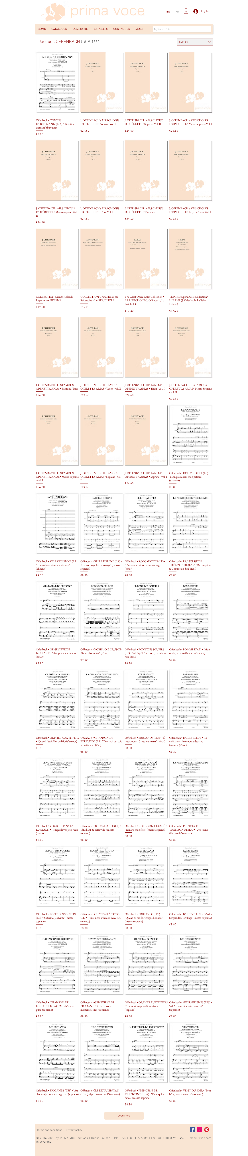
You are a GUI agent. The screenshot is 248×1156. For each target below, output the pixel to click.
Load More (124, 1115)
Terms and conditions (49, 1130)
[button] (59, 29)
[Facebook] (192, 1129)
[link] (186, 11)
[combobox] (195, 42)
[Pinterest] (206, 1129)
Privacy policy (74, 1130)
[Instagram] (199, 1129)
